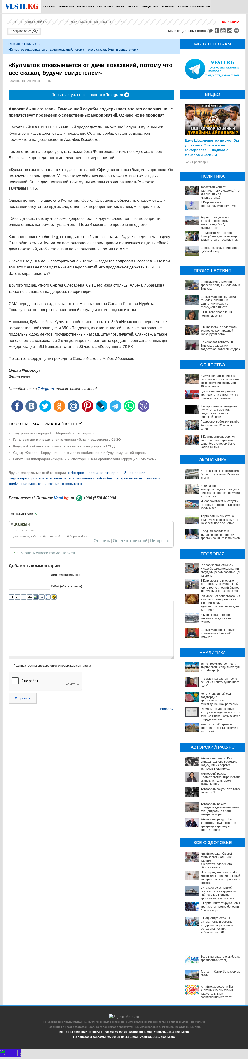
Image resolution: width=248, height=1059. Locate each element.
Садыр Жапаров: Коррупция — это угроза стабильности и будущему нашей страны (79, 453)
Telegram (237, 30)
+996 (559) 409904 (99, 498)
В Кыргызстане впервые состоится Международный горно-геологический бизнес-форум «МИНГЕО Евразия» (220, 586)
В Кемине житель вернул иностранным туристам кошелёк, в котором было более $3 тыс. (218, 442)
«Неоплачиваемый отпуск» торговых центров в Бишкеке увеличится (220, 505)
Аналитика (105, 6)
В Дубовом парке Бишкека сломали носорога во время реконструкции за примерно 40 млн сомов (220, 381)
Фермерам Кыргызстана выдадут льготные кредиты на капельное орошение (219, 520)
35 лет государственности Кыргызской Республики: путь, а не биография (221, 667)
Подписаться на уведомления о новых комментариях (52, 665)
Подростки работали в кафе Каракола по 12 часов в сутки (220, 425)
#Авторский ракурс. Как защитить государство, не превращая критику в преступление (218, 824)
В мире (183, 6)
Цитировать (160, 541)
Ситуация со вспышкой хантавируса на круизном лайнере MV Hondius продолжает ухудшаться (218, 893)
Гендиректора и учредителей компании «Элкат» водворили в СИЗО (67, 439)
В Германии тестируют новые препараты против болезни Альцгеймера (221, 907)
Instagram (230, 30)
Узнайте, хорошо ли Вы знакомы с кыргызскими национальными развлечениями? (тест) (217, 992)
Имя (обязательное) (65, 575)
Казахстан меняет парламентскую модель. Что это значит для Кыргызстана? (220, 192)
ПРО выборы (200, 6)
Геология (168, 6)
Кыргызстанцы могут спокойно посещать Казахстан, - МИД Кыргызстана (215, 223)
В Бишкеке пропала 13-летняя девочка (217, 313)
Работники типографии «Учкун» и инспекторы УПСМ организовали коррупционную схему (84, 459)
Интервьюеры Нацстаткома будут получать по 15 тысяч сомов (220, 474)
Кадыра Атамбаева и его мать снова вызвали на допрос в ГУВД (64, 446)
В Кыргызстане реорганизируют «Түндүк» (219, 204)
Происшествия (128, 6)
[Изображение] (36, 597)
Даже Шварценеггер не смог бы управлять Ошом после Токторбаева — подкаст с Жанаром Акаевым (212, 147)
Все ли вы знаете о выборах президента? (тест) (220, 958)
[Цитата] (42, 597)
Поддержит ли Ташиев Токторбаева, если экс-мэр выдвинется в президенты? (220, 236)
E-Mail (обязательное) (66, 586)
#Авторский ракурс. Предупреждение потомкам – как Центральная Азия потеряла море (221, 809)
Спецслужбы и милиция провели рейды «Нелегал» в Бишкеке (220, 285)
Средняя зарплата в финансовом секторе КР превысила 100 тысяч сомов (220, 535)
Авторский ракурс (39, 22)
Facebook (217, 30)
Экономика (85, 6)
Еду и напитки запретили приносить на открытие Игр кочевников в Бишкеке (220, 395)
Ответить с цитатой (130, 541)
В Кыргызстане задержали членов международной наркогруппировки (219, 330)
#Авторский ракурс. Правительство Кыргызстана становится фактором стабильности (220, 779)
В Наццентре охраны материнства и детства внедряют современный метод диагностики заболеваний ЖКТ (217, 925)
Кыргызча (230, 22)
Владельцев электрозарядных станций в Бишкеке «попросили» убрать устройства (221, 491)
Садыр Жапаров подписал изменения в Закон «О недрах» (219, 633)
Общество (150, 6)
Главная (49, 6)
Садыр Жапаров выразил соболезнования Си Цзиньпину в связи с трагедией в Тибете (218, 302)
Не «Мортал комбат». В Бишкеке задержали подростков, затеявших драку (221, 345)
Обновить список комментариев (46, 553)
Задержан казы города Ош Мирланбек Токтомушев (53, 433)
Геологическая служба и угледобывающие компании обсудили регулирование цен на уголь (221, 570)
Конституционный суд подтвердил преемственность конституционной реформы (220, 699)
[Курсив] (17, 597)
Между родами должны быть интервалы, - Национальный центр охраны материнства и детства (221, 878)
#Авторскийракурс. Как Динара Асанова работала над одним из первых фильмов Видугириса (219, 763)
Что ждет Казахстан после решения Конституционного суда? (220, 682)
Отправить (22, 698)
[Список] (48, 597)
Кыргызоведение (84, 22)
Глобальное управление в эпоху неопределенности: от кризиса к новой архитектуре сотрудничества (221, 714)
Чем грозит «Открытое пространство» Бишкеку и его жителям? (221, 728)
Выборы (15, 22)
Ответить (102, 541)
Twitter (210, 30)
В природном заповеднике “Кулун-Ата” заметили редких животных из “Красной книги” (219, 411)
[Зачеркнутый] (29, 597)
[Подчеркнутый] (23, 597)
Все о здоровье (114, 22)
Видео (62, 22)
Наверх (167, 709)
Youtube (223, 30)
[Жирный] (11, 597)
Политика (66, 6)
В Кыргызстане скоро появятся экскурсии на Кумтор (216, 618)
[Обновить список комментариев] (37, 514)
